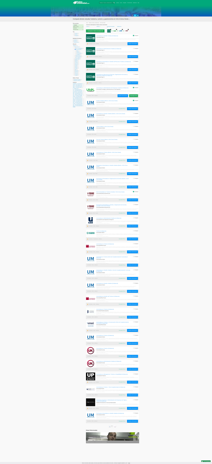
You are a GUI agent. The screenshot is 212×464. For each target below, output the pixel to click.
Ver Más (74, 106)
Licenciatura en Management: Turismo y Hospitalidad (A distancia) (112, 374)
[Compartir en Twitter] (135, 15)
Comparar (136, 35)
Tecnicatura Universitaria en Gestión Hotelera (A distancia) (110, 413)
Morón (78, 50)
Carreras (117, 2)
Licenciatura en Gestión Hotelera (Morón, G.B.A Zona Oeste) (110, 113)
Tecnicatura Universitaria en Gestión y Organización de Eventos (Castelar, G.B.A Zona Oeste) (111, 205)
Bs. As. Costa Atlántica (79, 48)
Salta (75, 69)
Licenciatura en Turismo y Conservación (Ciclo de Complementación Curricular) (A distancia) (112, 323)
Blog (138, 2)
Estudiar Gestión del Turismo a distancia (102, 41)
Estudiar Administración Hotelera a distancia (103, 223)
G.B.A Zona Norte (78, 56)
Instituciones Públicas (77, 80)
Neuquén (76, 64)
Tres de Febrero (79, 53)
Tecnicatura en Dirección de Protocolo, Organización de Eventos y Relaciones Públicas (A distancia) (112, 75)
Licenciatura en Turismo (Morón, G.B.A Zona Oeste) (108, 152)
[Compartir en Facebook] (132, 15)
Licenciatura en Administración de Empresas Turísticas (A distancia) (112, 87)
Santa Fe (76, 61)
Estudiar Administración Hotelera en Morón (102, 106)
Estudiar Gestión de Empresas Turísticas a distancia (104, 93)
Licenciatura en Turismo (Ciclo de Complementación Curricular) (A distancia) (112, 257)
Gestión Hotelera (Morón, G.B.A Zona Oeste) (106, 100)
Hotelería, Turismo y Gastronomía (94, 22)
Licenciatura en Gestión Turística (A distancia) (107, 35)
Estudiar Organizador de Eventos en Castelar (103, 211)
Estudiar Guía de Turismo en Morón (101, 144)
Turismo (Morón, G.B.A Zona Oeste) (104, 126)
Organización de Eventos (110, 26)
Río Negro (76, 71)
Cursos (121, 2)
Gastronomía (119, 26)
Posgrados (124, 2)
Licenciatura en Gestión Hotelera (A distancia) (107, 283)
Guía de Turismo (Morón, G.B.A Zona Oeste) (106, 139)
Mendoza (76, 60)
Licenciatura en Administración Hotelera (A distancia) (108, 48)
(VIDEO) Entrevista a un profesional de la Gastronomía (97, 441)
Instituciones (135, 2)
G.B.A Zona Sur (78, 55)
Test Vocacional (129, 2)
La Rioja (76, 68)
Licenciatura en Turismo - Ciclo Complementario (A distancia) (110, 387)
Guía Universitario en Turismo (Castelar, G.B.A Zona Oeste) (110, 191)
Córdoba (76, 75)
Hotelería (98, 26)
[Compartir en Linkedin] (137, 15)
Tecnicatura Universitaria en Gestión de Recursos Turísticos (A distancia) (113, 61)
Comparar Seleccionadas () (95, 31)
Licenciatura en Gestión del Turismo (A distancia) (107, 296)
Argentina (74, 45)
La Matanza (78, 54)
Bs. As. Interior (78, 57)
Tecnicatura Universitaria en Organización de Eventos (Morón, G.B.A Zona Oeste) (112, 179)
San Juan (76, 63)
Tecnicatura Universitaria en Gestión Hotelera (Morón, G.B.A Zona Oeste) (111, 166)
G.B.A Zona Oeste (78, 49)
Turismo (87, 26)
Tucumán (76, 62)
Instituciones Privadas (78, 79)
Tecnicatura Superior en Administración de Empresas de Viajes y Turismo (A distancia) (111, 400)
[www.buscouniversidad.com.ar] (81, 4)
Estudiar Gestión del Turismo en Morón (102, 157)
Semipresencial (76, 42)
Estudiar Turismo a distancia (100, 249)
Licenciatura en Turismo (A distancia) (105, 244)
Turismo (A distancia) (101, 231)
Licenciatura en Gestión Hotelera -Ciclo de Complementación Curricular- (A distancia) (113, 270)
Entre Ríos (76, 70)
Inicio (87, 22)
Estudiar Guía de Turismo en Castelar (102, 197)
